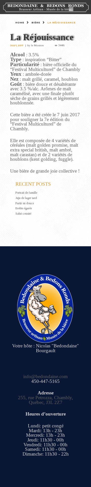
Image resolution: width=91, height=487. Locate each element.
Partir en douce (24, 203)
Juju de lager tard (26, 198)
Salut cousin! (23, 213)
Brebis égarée (23, 208)
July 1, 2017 (16, 45)
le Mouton (37, 45)
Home (19, 22)
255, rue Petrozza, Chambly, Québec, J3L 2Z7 (45, 400)
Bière (36, 22)
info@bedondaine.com (45, 376)
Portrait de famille (26, 192)
